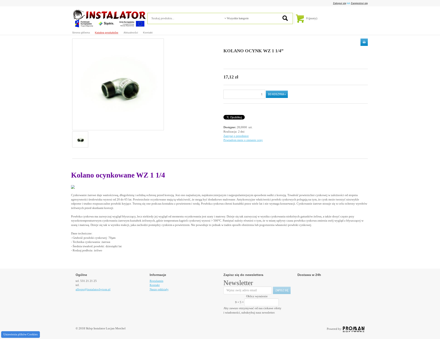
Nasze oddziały (159, 289)
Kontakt (148, 32)
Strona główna (81, 32)
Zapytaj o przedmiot (236, 136)
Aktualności (131, 32)
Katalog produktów (106, 32)
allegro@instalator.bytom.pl (93, 289)
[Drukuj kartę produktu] (364, 42)
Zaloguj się (339, 3)
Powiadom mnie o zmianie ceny (243, 140)
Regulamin (156, 281)
